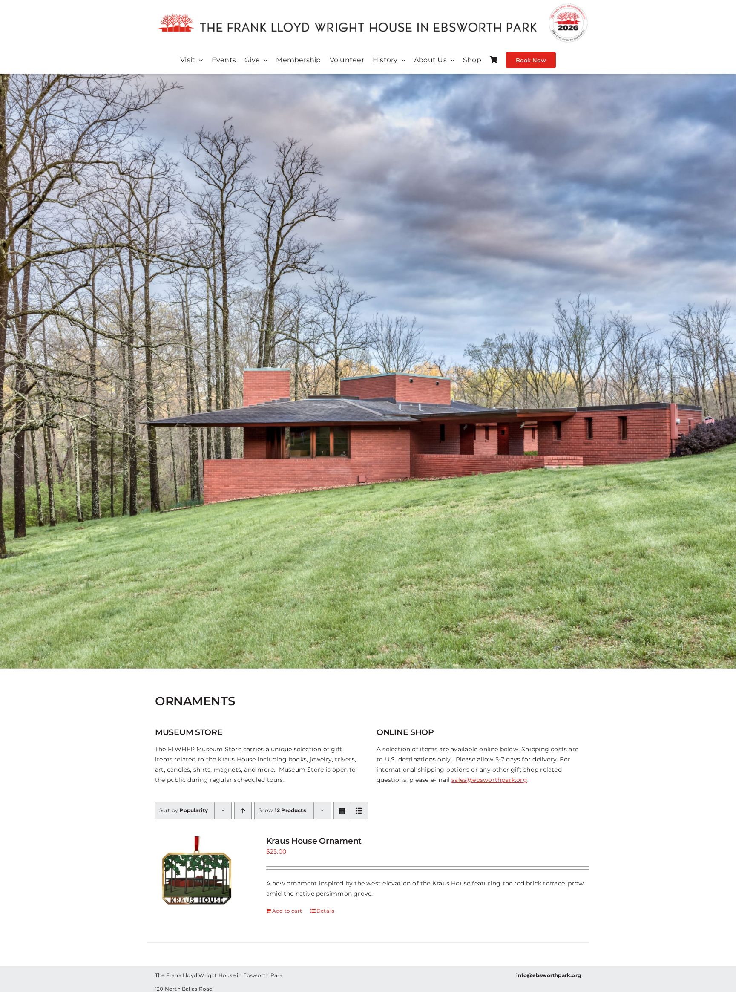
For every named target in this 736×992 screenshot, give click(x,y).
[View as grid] (342, 810)
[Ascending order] (243, 810)
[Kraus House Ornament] (197, 878)
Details (325, 911)
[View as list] (359, 810)
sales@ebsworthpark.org (489, 780)
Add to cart (287, 911)
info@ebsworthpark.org (548, 975)
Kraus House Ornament (314, 841)
